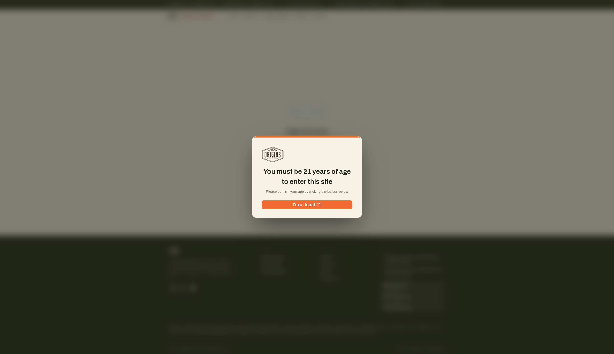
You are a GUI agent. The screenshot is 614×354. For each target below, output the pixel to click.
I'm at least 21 (307, 204)
